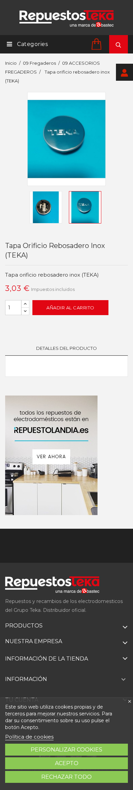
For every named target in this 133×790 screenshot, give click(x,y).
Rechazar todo (66, 777)
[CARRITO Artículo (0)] (97, 43)
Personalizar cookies (66, 749)
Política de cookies (29, 736)
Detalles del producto (66, 348)
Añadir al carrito (70, 307)
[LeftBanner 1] (51, 455)
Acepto (66, 763)
